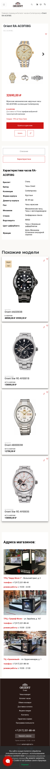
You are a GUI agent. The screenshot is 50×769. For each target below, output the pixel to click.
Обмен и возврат (25, 702)
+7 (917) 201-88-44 (21, 582)
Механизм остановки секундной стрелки (34, 232)
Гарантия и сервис (25, 719)
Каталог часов (22, 13)
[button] (46, 34)
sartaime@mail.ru (27, 744)
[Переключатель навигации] (3, 4)
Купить (20, 133)
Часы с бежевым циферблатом (32, 225)
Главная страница (9, 13)
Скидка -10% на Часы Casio (16, 119)
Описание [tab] (24, 151)
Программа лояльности (25, 723)
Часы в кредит (25, 694)
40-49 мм (29, 200)
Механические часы (34, 209)
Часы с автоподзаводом (35, 211)
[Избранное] (41, 4)
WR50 (27, 220)
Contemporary (35, 13)
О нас (25, 690)
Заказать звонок (25, 736)
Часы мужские (31, 204)
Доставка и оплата (25, 707)
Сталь (27, 181)
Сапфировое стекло (33, 215)
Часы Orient (30, 186)
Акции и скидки (25, 711)
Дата (27, 230)
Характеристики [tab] (24, 159)
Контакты (25, 715)
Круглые (29, 195)
